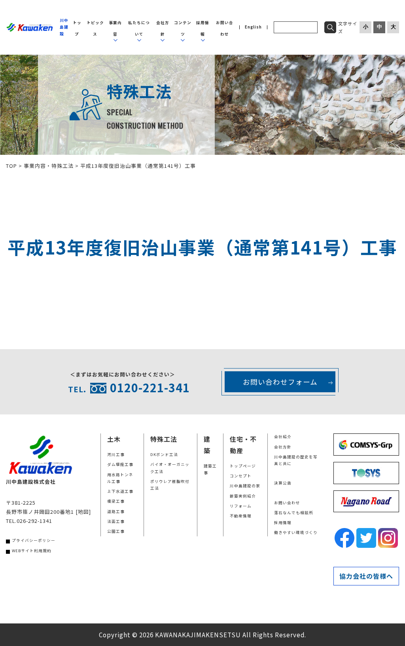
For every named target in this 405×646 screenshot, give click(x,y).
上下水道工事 (120, 491)
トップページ (243, 466)
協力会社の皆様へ (366, 576)
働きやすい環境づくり (296, 532)
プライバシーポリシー (33, 540)
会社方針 (282, 447)
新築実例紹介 (243, 496)
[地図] (83, 511)
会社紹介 (282, 436)
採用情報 (282, 522)
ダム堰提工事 (120, 464)
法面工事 (116, 521)
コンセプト (241, 476)
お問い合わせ (287, 502)
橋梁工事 (116, 501)
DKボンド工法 (164, 454)
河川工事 (116, 454)
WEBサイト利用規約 (31, 550)
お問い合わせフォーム (280, 382)
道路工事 (116, 511)
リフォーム (241, 506)
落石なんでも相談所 (293, 512)
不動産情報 (241, 516)
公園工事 (116, 531)
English (253, 27)
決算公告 (282, 483)
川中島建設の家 (245, 485)
